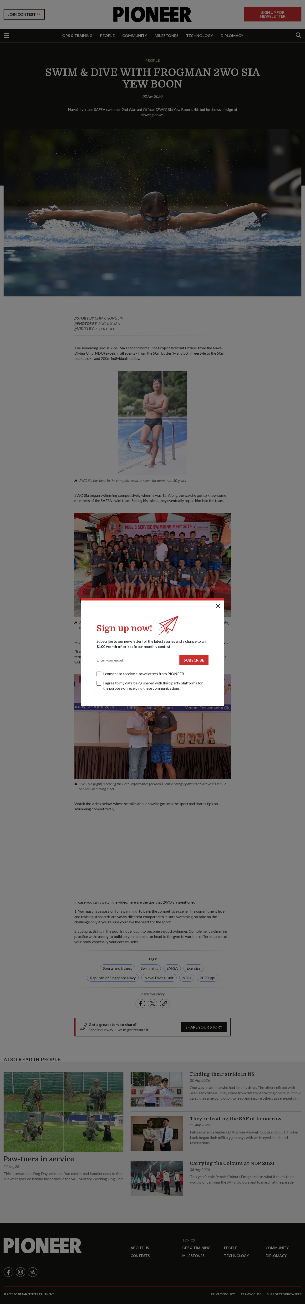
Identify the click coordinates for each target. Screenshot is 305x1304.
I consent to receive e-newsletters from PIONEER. (144, 673)
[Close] (218, 606)
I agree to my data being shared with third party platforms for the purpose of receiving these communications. (153, 685)
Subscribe (194, 660)
